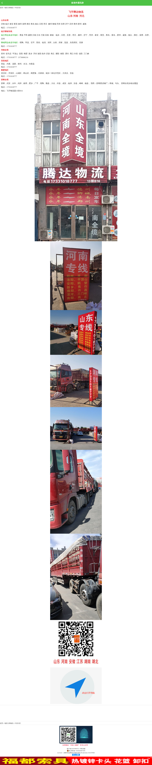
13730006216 (23, 57)
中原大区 (18, 7)
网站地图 (82, 748)
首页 (1, 7)
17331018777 (12, 28)
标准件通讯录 (77, 3)
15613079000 (91, 753)
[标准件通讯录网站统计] (76, 755)
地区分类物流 (9, 7)
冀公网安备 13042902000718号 (77, 750)
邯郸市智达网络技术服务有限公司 (73, 753)
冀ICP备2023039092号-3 (73, 748)
